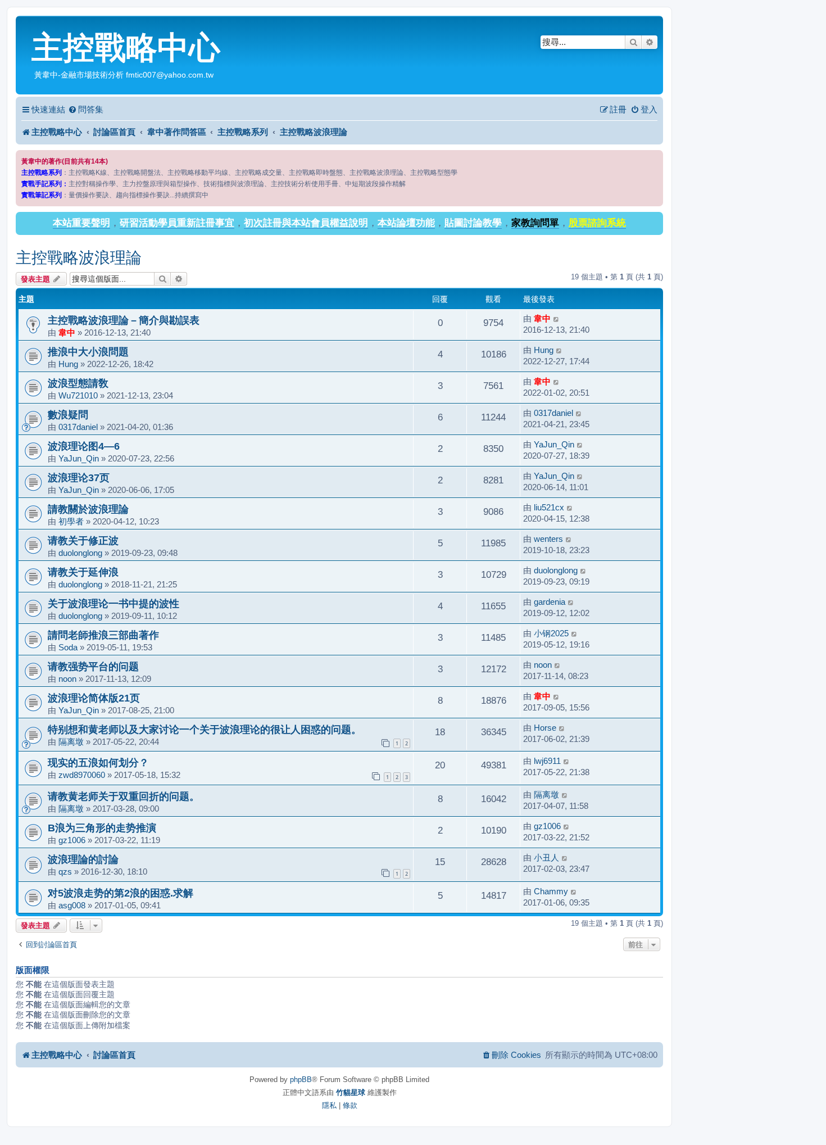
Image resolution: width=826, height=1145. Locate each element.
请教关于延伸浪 (83, 572)
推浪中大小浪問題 (88, 351)
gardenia (549, 602)
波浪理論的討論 (83, 859)
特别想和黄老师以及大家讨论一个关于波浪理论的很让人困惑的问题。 (204, 729)
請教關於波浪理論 (88, 509)
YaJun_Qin (78, 458)
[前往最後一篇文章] (556, 319)
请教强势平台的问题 (93, 666)
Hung (68, 364)
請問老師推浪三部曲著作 (103, 635)
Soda (68, 647)
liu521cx (549, 507)
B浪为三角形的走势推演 (102, 828)
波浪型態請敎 (78, 383)
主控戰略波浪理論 (79, 257)
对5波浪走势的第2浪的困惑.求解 (120, 893)
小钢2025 (551, 633)
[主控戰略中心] (25, 26)
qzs (65, 871)
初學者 (71, 521)
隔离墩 (71, 741)
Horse (545, 727)
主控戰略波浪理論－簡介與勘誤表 (123, 320)
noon (67, 679)
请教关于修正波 (83, 540)
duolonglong (80, 553)
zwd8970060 (81, 775)
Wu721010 (78, 395)
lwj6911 (547, 761)
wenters (548, 539)
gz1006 (71, 840)
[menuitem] (85, 109)
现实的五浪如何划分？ (98, 762)
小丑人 (546, 857)
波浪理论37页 (79, 477)
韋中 (66, 332)
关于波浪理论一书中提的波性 (113, 603)
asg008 (71, 905)
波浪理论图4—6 (84, 446)
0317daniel (78, 427)
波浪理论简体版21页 (94, 698)
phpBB (301, 1079)
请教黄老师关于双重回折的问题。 (123, 796)
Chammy (551, 891)
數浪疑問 (68, 414)
